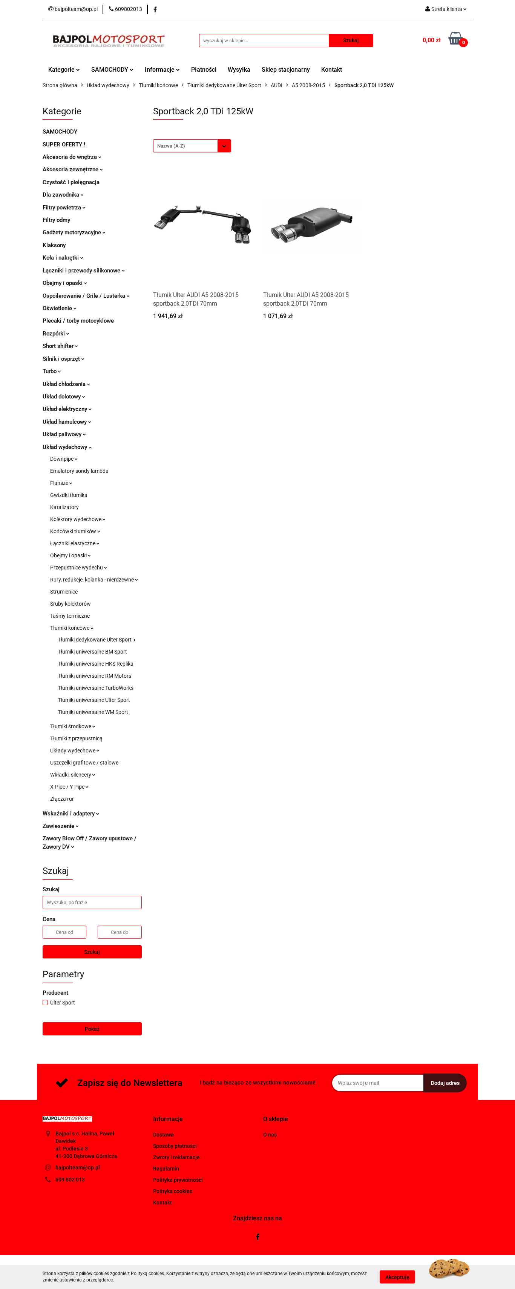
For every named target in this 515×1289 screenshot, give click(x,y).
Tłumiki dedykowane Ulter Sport (95, 640)
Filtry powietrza (63, 207)
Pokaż (92, 1029)
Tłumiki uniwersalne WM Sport (93, 712)
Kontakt (331, 69)
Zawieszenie (59, 826)
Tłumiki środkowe (71, 726)
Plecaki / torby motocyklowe (78, 320)
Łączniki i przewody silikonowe (82, 270)
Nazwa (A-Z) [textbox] (171, 146)
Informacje (160, 69)
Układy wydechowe (73, 751)
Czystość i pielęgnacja (71, 182)
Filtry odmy (56, 220)
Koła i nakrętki (61, 257)
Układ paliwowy (63, 434)
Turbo (50, 371)
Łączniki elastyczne (73, 543)
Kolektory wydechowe (76, 519)
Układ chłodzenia (65, 384)
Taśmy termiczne (70, 616)
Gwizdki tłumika (68, 495)
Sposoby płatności (175, 1146)
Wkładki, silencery (71, 775)
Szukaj (92, 952)
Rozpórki (54, 333)
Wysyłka (239, 69)
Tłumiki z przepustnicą (76, 738)
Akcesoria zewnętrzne (71, 169)
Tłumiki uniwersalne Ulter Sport (94, 700)
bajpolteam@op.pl (77, 1167)
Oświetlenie (58, 308)
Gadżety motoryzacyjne (73, 232)
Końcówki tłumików (73, 531)
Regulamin (166, 1169)
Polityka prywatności (178, 1180)
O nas (270, 1135)
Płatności (203, 69)
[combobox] (192, 145)
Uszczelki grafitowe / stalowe (84, 763)
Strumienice (64, 592)
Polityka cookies (172, 1191)
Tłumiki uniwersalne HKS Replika (95, 664)
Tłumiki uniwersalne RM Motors (94, 676)
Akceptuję (397, 1277)
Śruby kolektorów (70, 604)
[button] (168, 1119)
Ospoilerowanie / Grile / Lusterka (85, 295)
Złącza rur (62, 799)
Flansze (59, 483)
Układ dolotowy (62, 396)
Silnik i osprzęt (62, 358)
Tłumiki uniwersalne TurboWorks (95, 688)
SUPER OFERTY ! (64, 144)
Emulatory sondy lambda (79, 471)
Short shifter (59, 346)
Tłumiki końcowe (70, 628)
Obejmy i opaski (63, 283)
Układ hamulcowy (65, 421)
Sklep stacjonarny (286, 69)
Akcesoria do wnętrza (70, 157)
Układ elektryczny (66, 409)
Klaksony (54, 245)
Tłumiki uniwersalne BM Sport (92, 652)
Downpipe (62, 459)
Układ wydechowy (66, 447)
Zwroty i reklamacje (176, 1157)
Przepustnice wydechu (77, 568)
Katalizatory (64, 507)
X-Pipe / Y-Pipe (68, 787)
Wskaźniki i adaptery (69, 813)
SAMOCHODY (110, 69)
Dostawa (163, 1135)
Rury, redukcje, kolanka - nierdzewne (92, 580)
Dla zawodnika (62, 194)
